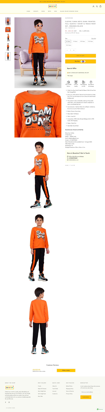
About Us (54, 386)
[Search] (97, 6)
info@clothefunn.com (73, 160)
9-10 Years (82, 41)
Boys (49, 11)
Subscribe (86, 397)
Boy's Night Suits (42, 391)
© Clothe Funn (10, 408)
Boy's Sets (40, 396)
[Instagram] (9, 402)
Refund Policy (69, 386)
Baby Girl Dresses (42, 388)
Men (55, 11)
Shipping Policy (69, 388)
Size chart (93, 38)
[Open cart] (100, 6)
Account (54, 391)
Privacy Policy (69, 393)
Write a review (66, 370)
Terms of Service (70, 391)
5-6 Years (68, 41)
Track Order (55, 388)
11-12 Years (90, 41)
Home (28, 11)
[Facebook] (5, 402)
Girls (43, 11)
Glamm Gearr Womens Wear (69, 11)
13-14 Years (68, 45)
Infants (35, 11)
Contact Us (54, 393)
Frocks (39, 386)
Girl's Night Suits (42, 393)
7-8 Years (75, 41)
